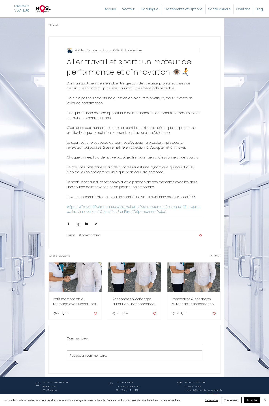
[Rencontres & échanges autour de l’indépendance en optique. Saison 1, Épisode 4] (134, 277)
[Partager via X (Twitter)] (77, 224)
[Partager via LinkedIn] (86, 224)
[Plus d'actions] (200, 50)
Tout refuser (231, 400)
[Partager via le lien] (95, 224)
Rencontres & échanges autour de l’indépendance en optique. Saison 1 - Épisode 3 (193, 301)
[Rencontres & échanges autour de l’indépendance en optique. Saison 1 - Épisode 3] (193, 277)
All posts (53, 25)
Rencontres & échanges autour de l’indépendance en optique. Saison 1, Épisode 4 (133, 301)
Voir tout (215, 255)
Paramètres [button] (211, 400)
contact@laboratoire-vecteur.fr (203, 390)
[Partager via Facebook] (68, 224)
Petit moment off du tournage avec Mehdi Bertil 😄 (74, 301)
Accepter (252, 400)
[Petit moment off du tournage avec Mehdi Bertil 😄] (75, 277)
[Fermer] (264, 400)
